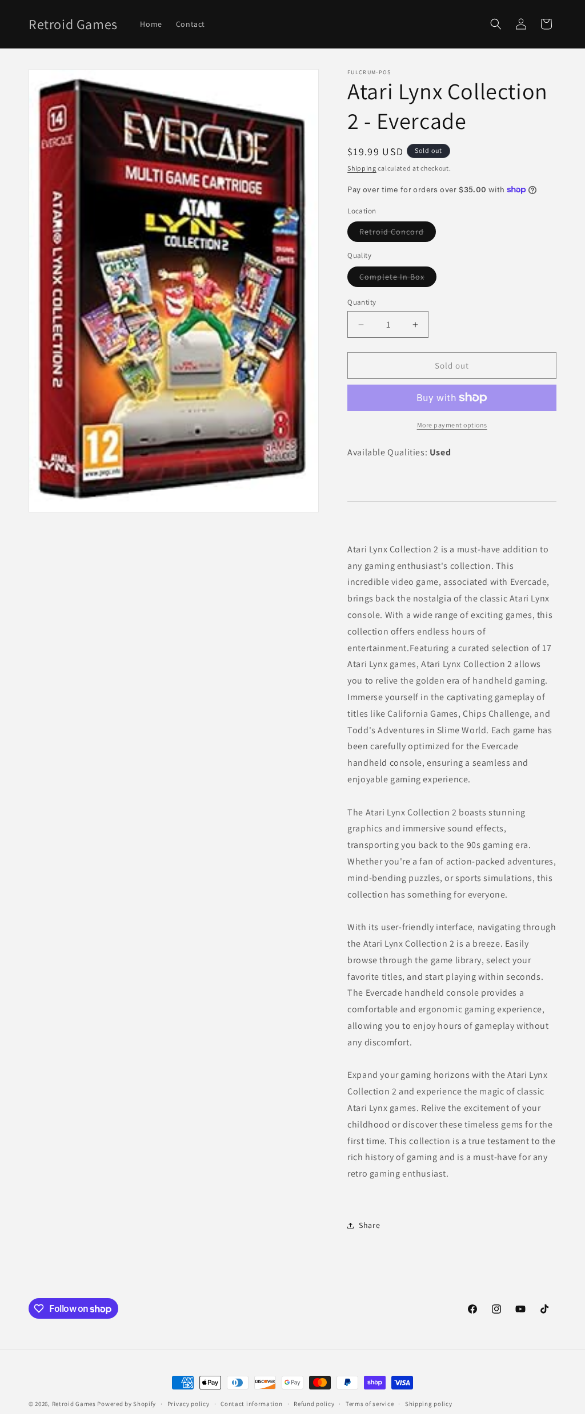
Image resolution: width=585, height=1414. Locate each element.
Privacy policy (188, 1404)
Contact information (251, 1404)
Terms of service (370, 1404)
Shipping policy (428, 1404)
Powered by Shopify (126, 1404)
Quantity (361, 302)
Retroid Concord (397, 234)
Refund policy (314, 1404)
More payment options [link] (452, 425)
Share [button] (369, 1225)
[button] (495, 24)
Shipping (361, 168)
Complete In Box (397, 279)
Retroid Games (74, 1404)
